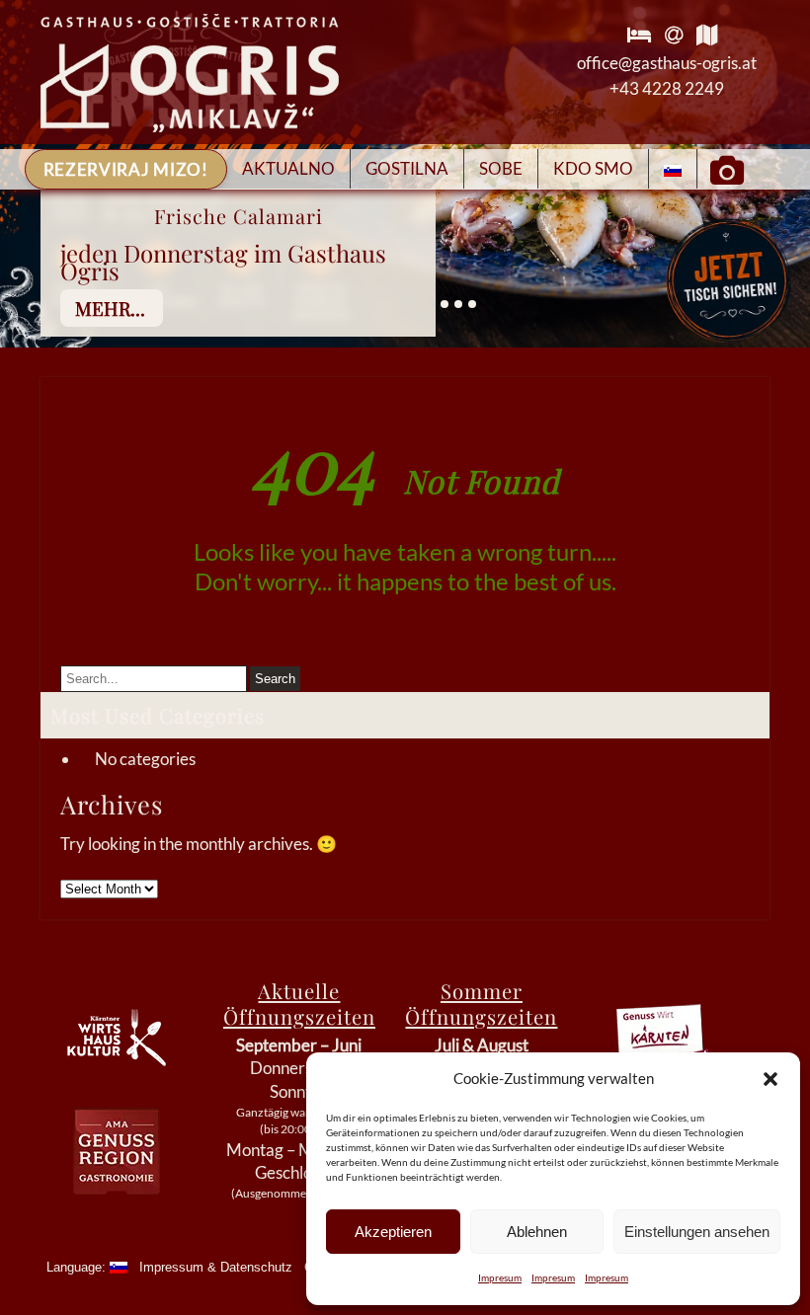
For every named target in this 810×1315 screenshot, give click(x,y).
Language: (78, 1267)
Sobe (501, 168)
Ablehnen (537, 1231)
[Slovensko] (673, 169)
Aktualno (288, 168)
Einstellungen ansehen (697, 1231)
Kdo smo (593, 168)
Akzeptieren (393, 1231)
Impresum (500, 1277)
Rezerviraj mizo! (125, 169)
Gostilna (406, 168)
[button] (770, 1079)
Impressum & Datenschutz (215, 1267)
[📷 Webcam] (727, 168)
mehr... (110, 308)
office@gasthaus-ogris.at (667, 62)
